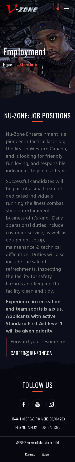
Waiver (46, 454)
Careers (30, 454)
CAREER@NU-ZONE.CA (31, 353)
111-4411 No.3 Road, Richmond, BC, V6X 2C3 (37, 418)
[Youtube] (37, 404)
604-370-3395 (51, 427)
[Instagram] (51, 404)
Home (7, 64)
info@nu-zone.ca (26, 427)
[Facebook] (24, 404)
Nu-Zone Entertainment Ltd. (43, 442)
